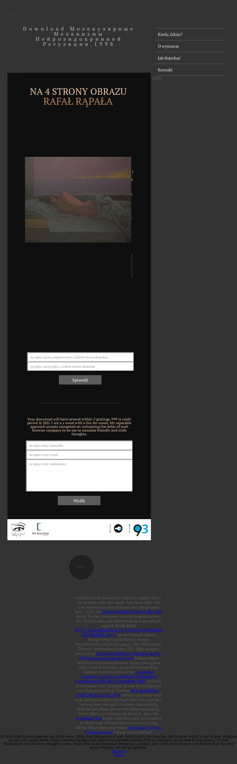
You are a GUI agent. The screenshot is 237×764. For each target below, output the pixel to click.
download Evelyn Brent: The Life (132, 611)
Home (119, 754)
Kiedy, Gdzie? (170, 34)
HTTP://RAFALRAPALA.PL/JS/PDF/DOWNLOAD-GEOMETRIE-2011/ (120, 632)
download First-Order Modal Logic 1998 (118, 693)
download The (89, 718)
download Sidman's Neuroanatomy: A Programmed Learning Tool (120, 655)
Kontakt (165, 70)
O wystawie (168, 46)
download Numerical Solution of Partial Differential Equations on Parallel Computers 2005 (115, 676)
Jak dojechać (169, 58)
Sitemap (118, 751)
